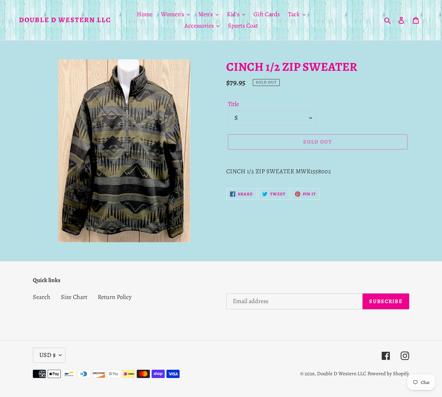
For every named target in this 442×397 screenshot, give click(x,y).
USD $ (47, 355)
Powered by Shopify (388, 373)
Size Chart (74, 297)
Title (233, 104)
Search (41, 297)
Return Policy (115, 297)
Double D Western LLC (65, 20)
